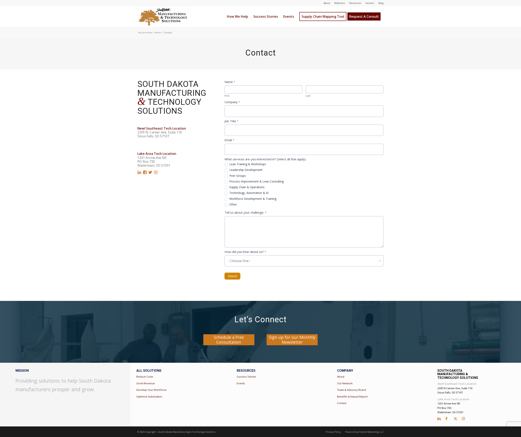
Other (233, 204)
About (327, 2)
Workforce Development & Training (252, 199)
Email (229, 140)
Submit (232, 276)
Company (232, 102)
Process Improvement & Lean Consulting (256, 181)
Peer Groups (237, 176)
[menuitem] (327, 3)
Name (229, 82)
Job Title (231, 121)
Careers (369, 2)
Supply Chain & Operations (247, 187)
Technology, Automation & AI (249, 193)
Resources (355, 2)
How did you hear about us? (245, 252)
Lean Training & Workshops (247, 164)
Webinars (339, 2)
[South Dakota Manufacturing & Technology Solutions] (163, 16)
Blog (381, 2)
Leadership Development (246, 170)
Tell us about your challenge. (245, 212)
